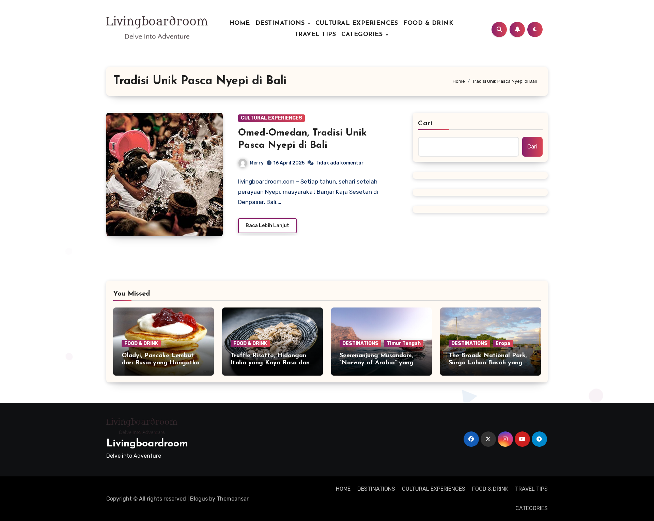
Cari (425, 123)
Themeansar (232, 498)
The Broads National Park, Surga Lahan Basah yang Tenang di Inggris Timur (488, 363)
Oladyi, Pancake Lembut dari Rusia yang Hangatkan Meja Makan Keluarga (162, 363)
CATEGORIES (363, 35)
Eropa (503, 343)
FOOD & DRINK (428, 23)
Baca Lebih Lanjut (267, 225)
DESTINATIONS (281, 23)
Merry (257, 163)
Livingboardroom (147, 444)
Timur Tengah (404, 343)
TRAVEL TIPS (315, 35)
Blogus (199, 498)
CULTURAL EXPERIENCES (356, 23)
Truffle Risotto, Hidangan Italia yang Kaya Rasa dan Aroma (270, 363)
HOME (239, 23)
